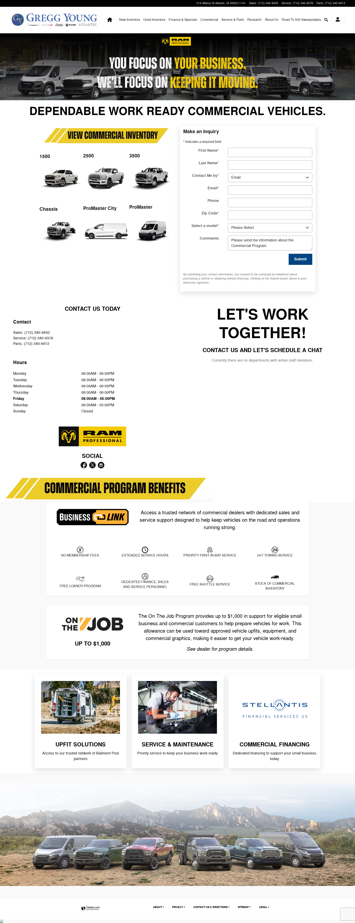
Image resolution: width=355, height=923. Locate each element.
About (271, 20)
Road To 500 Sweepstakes (301, 20)
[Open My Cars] (337, 20)
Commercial (209, 20)
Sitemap (243, 907)
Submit (300, 259)
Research (254, 20)
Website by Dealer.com (90, 908)
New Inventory (129, 20)
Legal (263, 907)
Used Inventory (154, 20)
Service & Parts (232, 20)
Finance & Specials (183, 20)
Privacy (177, 907)
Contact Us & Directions (210, 907)
